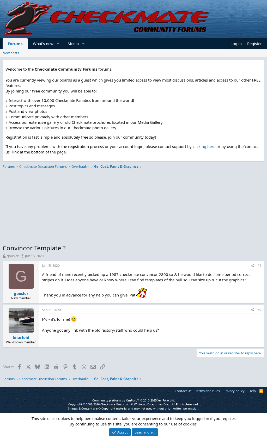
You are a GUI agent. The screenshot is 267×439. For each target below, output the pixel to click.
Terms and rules (207, 390)
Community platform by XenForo (133, 400)
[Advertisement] (133, 207)
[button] (58, 43)
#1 (260, 265)
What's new (43, 43)
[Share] (252, 266)
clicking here (204, 146)
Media (73, 43)
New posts (11, 53)
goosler (13, 255)
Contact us (183, 390)
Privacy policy (234, 390)
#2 (260, 310)
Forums (15, 43)
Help (252, 390)
